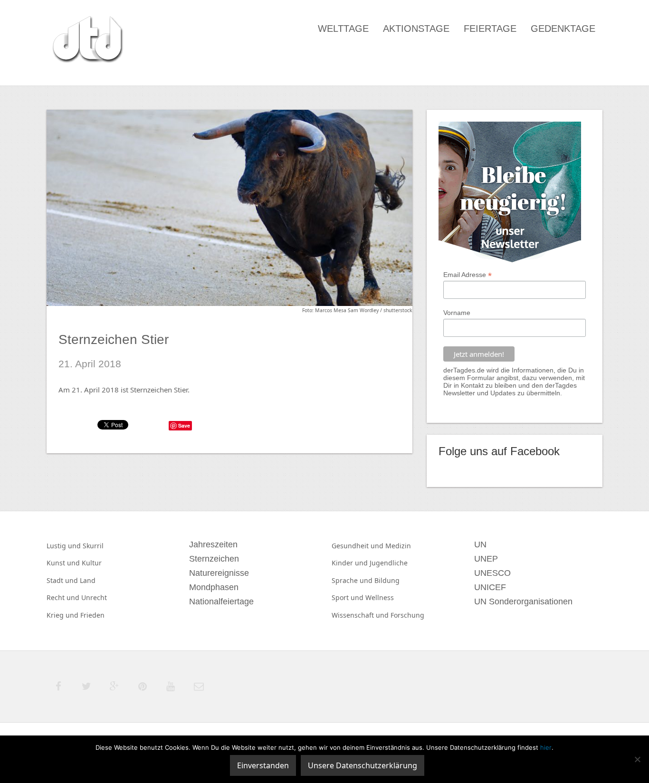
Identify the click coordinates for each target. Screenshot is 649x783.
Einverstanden (263, 765)
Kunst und (64, 562)
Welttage (343, 28)
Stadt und (63, 580)
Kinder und (351, 562)
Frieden (92, 615)
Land (87, 580)
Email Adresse (467, 274)
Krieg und (63, 615)
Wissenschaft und (361, 615)
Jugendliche (389, 562)
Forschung (407, 615)
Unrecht (94, 597)
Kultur (92, 562)
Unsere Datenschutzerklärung (362, 765)
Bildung (387, 580)
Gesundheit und (358, 545)
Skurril (93, 545)
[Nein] (637, 759)
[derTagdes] (86, 41)
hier (546, 747)
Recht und (64, 597)
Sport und (348, 597)
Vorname (456, 312)
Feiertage (490, 28)
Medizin (398, 545)
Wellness (379, 597)
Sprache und (353, 580)
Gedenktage (563, 28)
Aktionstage (416, 28)
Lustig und (65, 545)
